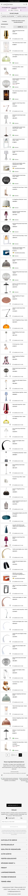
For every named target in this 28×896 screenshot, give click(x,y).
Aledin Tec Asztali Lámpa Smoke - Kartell (19, 308)
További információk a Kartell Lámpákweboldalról (18, 21)
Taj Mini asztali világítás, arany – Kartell (20, 549)
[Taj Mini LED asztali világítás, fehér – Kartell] (14, 649)
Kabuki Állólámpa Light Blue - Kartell (20, 392)
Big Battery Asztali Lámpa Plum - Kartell (19, 538)
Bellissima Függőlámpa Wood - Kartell (20, 717)
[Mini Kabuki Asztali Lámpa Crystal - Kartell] (14, 119)
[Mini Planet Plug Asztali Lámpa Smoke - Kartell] (14, 227)
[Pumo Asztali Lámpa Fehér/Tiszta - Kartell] (14, 432)
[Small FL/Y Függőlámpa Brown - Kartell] (14, 493)
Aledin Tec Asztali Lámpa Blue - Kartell (20, 609)
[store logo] (8, 4)
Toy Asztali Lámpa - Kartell (18, 681)
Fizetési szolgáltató (8, 858)
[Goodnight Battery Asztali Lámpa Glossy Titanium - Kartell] (14, 131)
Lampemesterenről (8, 872)
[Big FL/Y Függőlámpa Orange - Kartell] (14, 324)
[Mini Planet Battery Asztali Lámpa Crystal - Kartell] (14, 83)
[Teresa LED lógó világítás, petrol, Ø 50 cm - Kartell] (14, 517)
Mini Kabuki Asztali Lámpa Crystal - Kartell (19, 115)
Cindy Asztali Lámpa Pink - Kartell (19, 404)
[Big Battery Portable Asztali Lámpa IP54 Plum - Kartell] (14, 215)
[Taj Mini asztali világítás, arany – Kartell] (14, 553)
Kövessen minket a (8, 863)
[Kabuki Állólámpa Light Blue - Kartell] (14, 396)
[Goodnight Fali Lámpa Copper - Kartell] (14, 191)
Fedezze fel (14, 8)
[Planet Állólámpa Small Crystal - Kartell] (14, 336)
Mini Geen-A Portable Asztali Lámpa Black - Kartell (19, 284)
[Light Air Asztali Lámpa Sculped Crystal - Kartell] (14, 143)
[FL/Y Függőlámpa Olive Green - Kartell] (14, 58)
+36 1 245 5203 (21, 889)
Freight (4, 868)
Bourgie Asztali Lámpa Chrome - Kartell (19, 152)
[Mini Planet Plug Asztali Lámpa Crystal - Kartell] (14, 275)
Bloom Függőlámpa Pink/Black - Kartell (19, 357)
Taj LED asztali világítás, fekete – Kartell (19, 441)
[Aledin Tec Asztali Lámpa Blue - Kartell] (14, 613)
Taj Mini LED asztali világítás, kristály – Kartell (20, 634)
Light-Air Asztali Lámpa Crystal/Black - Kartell (20, 586)
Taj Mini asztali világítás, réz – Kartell (19, 597)
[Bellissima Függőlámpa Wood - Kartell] (14, 722)
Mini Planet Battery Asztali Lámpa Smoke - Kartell (19, 176)
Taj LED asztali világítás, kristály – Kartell (19, 670)
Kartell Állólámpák (8, 16)
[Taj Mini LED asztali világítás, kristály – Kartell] (14, 637)
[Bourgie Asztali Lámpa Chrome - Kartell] (14, 155)
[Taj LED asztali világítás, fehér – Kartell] (14, 625)
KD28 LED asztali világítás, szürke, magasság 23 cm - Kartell (19, 164)
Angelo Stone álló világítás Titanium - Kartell (20, 381)
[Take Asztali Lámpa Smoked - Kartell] (14, 95)
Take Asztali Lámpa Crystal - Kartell (19, 42)
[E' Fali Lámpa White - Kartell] (14, 70)
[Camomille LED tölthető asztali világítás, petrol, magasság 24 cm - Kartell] (14, 529)
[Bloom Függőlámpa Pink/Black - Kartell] (14, 360)
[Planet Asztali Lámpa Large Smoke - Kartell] (14, 372)
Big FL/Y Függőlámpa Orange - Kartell (20, 319)
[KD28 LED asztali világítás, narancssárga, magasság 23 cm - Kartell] (14, 577)
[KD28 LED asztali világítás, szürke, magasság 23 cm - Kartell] (14, 167)
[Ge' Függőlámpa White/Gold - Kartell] (14, 203)
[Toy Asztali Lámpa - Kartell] (14, 686)
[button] (10, 39)
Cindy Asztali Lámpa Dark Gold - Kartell (19, 31)
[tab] (14, 840)
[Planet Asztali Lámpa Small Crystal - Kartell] (14, 661)
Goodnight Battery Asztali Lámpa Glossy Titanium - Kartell (19, 127)
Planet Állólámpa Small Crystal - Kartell (19, 333)
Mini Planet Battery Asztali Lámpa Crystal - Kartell (19, 79)
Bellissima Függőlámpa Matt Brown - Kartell (20, 260)
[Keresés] (24, 4)
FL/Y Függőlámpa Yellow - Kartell (19, 416)
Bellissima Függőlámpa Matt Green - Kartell (19, 694)
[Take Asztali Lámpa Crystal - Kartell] (14, 46)
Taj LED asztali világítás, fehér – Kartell (20, 621)
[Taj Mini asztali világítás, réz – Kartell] (14, 601)
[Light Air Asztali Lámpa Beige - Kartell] (14, 239)
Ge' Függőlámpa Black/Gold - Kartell (20, 452)
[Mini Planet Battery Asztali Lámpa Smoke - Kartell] (14, 179)
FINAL (13, 10)
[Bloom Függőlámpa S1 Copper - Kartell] (14, 300)
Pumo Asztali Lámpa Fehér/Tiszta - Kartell (19, 429)
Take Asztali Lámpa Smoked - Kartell (20, 90)
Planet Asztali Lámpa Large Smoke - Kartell (19, 369)
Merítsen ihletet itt (13, 805)
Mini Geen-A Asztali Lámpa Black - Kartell (19, 730)
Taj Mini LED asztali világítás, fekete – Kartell (20, 562)
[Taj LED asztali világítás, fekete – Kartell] (14, 444)
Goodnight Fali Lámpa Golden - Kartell (20, 742)
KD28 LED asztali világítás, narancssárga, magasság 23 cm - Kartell (19, 574)
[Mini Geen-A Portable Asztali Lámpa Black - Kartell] (14, 288)
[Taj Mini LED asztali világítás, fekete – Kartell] (14, 565)
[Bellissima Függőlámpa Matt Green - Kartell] (14, 698)
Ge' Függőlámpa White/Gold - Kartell (20, 199)
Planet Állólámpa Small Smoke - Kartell (19, 465)
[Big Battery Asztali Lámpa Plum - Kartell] (14, 541)
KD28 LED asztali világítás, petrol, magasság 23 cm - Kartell (19, 248)
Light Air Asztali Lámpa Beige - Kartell (20, 235)
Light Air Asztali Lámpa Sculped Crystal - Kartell (19, 140)
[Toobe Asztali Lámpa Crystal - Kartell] (14, 710)
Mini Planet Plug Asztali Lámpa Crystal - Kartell (20, 272)
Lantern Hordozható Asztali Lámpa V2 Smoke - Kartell (20, 501)
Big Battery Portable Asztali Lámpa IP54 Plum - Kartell (19, 212)
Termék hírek (6, 881)
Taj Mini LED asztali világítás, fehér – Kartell (19, 646)
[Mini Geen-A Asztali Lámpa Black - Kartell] (14, 734)
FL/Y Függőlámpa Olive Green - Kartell (20, 54)
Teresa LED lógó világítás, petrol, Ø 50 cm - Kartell (20, 513)
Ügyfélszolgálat (7, 845)
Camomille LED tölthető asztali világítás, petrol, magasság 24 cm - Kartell (19, 525)
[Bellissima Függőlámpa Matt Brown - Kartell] (14, 263)
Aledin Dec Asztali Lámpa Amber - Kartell (19, 103)
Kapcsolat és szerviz (9, 840)
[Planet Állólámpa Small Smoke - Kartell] (14, 468)
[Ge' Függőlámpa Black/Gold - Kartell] (14, 456)
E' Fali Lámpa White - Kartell (18, 66)
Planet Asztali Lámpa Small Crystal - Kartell (19, 658)
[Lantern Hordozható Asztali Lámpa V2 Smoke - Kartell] (14, 505)
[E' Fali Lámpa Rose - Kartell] (14, 348)
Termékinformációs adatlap (20, 168)
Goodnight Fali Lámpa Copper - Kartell (20, 187)
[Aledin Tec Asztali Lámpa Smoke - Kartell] (14, 312)
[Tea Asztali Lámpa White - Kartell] (14, 480)
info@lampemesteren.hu (14, 891)
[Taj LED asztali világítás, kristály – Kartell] (14, 673)
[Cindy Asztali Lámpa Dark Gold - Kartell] (14, 34)
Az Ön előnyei (6, 854)
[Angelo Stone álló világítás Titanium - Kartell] (14, 384)
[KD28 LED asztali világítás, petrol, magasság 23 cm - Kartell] (14, 251)
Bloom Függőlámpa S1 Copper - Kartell (19, 296)
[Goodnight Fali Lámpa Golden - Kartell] (14, 746)
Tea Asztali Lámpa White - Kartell (19, 476)
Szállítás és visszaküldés (11, 849)
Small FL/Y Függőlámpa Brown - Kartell (19, 489)
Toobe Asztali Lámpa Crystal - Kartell (20, 705)
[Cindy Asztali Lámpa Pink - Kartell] (14, 408)
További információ (8, 877)
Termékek (4, 21)
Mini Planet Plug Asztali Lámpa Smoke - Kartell (20, 224)
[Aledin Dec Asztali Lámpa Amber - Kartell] (14, 107)
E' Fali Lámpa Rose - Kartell (18, 344)
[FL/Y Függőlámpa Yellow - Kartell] (14, 420)
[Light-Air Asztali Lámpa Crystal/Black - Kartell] (14, 589)
